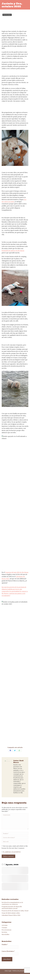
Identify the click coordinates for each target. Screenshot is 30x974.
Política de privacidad (19, 971)
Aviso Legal (8, 971)
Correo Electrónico (8, 951)
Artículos (4, 925)
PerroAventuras (7, 14)
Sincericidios (5, 934)
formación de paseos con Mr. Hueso (13, 251)
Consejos (4, 927)
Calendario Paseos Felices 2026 (11, 915)
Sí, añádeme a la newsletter (12, 852)
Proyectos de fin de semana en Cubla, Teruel (15, 911)
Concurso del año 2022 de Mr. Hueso (16, 572)
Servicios (4, 932)
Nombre (5, 944)
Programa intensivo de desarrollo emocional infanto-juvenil (12, 907)
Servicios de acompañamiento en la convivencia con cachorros (12, 903)
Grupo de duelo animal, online (11, 913)
